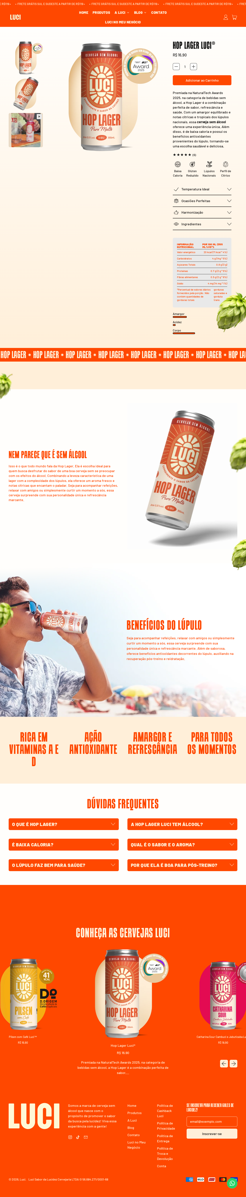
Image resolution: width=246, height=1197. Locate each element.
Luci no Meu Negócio (123, 22)
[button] (26, 58)
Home (83, 12)
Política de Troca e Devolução (165, 1153)
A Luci (132, 1120)
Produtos (101, 12)
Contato (159, 12)
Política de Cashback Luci (165, 1110)
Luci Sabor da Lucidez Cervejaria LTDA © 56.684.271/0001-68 (68, 1179)
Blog (130, 1127)
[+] (193, 66)
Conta (161, 1166)
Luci (22, 1179)
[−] (176, 66)
